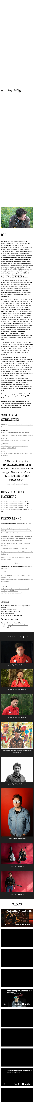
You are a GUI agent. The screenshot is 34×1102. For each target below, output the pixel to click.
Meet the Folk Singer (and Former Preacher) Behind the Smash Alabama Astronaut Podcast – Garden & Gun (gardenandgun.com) (16, 531)
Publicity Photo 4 (7, 508)
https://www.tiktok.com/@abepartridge (19, 435)
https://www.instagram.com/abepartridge (15, 432)
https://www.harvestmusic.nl (18, 625)
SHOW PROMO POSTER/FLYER (10, 510)
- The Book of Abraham (14, 548)
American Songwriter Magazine (17, 484)
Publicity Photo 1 (7, 502)
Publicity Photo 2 (7, 504)
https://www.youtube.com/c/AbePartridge (15, 441)
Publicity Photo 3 (7, 506)
